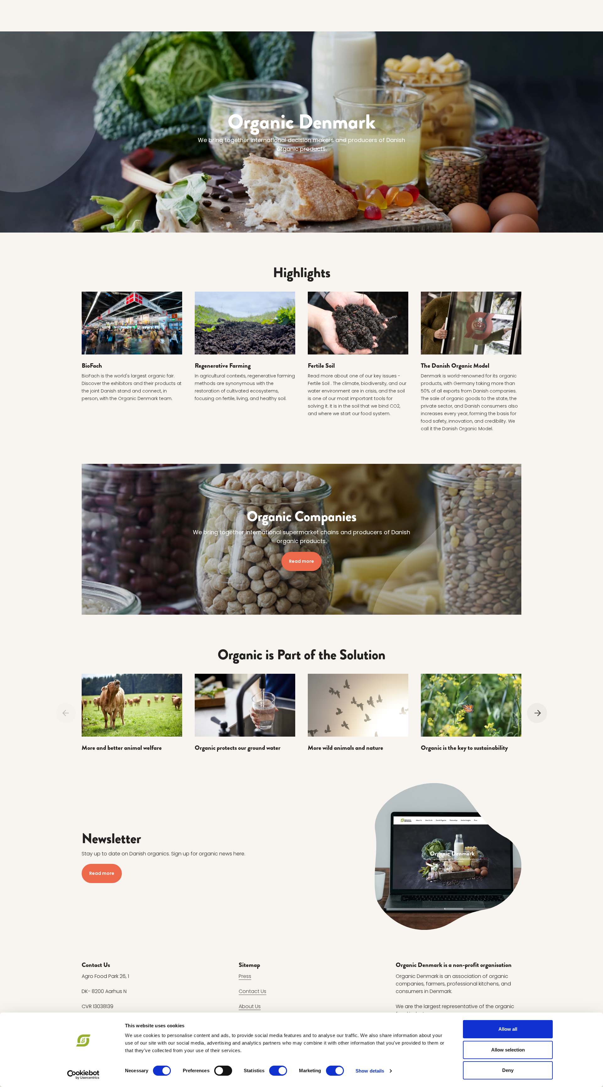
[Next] (537, 713)
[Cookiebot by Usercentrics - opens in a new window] (83, 1074)
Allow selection (508, 1049)
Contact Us (252, 991)
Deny (507, 1070)
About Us (250, 1006)
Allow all (507, 1029)
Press (245, 976)
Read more (301, 561)
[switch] (223, 1071)
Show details (370, 1070)
